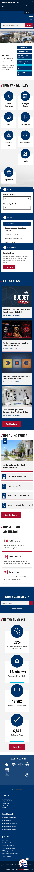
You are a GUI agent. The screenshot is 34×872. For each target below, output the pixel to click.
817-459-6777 (5, 808)
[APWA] (27, 764)
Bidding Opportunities (8, 851)
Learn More (9, 267)
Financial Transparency (8, 845)
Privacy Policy (12, 864)
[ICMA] (6, 775)
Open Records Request (8, 843)
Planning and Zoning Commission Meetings (15, 229)
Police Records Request (8, 848)
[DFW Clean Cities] (27, 775)
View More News (11, 424)
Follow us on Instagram (10, 823)
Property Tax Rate (6, 856)
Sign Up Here (4, 9)
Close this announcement (32, 2)
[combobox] (29, 12)
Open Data (5, 840)
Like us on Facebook (10, 817)
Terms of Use (4, 864)
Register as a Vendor (11, 234)
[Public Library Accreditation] (17, 781)
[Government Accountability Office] (13, 770)
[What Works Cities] (27, 770)
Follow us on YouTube (10, 826)
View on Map (5, 803)
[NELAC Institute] (20, 775)
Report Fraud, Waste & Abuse (10, 853)
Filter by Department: (9, 204)
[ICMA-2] (13, 775)
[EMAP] (20, 764)
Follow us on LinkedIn (10, 829)
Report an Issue (10, 224)
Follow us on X (8, 820)
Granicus (30, 869)
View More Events (11, 515)
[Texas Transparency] (6, 764)
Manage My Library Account (13, 238)
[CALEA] (13, 764)
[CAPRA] (20, 770)
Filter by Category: (9, 194)
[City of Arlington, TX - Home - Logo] (10, 18)
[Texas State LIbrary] (6, 770)
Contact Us (5, 805)
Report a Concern (10, 242)
